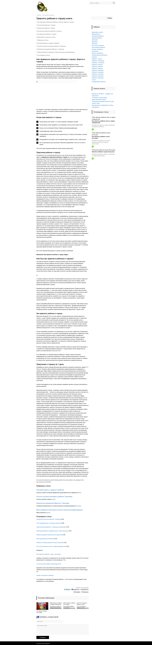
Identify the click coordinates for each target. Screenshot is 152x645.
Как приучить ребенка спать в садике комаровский (103, 121)
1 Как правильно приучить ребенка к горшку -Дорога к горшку (55, 22)
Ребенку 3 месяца (97, 66)
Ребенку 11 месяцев (98, 62)
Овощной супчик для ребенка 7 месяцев (48, 519)
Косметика (95, 51)
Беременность (96, 34)
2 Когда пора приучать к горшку (45, 25)
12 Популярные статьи (43, 55)
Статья (94, 80)
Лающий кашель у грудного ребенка (50, 490)
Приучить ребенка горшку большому (103, 152)
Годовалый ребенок (98, 36)
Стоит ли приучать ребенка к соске (81, 607)
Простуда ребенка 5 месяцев (45, 538)
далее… (80, 492)
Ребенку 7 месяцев (97, 74)
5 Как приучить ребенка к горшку (46, 34)
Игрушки (94, 43)
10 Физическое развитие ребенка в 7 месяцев (50, 49)
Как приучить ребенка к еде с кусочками (48, 554)
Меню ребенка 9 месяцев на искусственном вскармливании (59, 510)
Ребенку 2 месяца (97, 64)
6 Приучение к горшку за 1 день (46, 37)
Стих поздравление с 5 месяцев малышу (48, 523)
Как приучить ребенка (98, 47)
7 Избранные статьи (42, 40)
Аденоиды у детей (97, 32)
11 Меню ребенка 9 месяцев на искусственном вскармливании (55, 52)
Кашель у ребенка (97, 49)
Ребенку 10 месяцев (98, 61)
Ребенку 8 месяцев (97, 76)
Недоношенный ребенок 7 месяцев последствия (51, 527)
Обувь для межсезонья (99, 99)
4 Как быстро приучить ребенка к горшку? (49, 31)
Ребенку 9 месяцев (97, 78)
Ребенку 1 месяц (97, 59)
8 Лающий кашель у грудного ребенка (47, 43)
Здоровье (95, 41)
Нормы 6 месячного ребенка (45, 575)
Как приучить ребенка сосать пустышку (101, 137)
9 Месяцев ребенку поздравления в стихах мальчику (52, 531)
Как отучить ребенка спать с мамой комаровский (51, 546)
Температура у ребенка (99, 81)
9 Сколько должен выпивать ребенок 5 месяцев (51, 46)
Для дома (95, 40)
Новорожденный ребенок (99, 55)
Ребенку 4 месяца (97, 68)
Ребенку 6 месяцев (97, 72)
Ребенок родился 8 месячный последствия (49, 535)
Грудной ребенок (97, 38)
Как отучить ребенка (98, 45)
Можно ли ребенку (97, 53)
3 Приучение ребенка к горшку (45, 28)
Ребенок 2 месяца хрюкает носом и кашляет (49, 542)
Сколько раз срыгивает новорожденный (48, 564)
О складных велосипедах (99, 97)
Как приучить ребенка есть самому (68, 607)
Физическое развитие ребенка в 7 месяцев (52, 503)
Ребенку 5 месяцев (97, 70)
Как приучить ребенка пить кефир (41, 611)
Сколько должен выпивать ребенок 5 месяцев (54, 496)
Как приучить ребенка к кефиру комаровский (55, 607)
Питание (94, 57)
